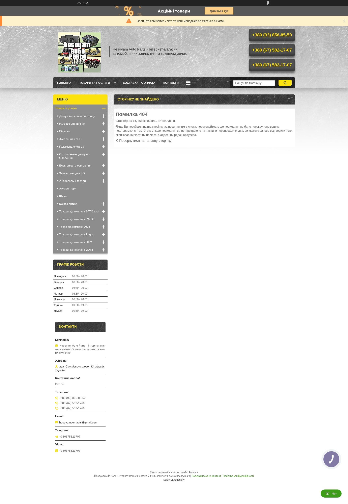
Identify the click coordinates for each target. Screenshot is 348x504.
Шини (63, 196)
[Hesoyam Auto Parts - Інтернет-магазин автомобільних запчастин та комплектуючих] (79, 51)
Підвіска (64, 131)
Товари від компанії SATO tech (79, 211)
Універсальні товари (72, 180)
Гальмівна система (71, 146)
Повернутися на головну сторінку (145, 141)
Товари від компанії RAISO (76, 219)
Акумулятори (67, 188)
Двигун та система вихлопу (77, 116)
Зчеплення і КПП (70, 139)
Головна (64, 82)
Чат (334, 493)
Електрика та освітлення (75, 165)
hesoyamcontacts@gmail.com (78, 422)
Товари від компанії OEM (75, 242)
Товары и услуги (66, 108)
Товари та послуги (94, 82)
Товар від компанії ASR (74, 226)
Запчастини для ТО (72, 173)
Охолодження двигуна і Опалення (74, 156)
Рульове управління (72, 123)
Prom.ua (193, 472)
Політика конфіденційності (238, 476)
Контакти (171, 82)
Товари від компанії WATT (76, 249)
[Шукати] (285, 83)
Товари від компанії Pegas (76, 234)
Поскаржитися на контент (206, 476)
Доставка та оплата (139, 82)
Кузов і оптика (68, 203)
